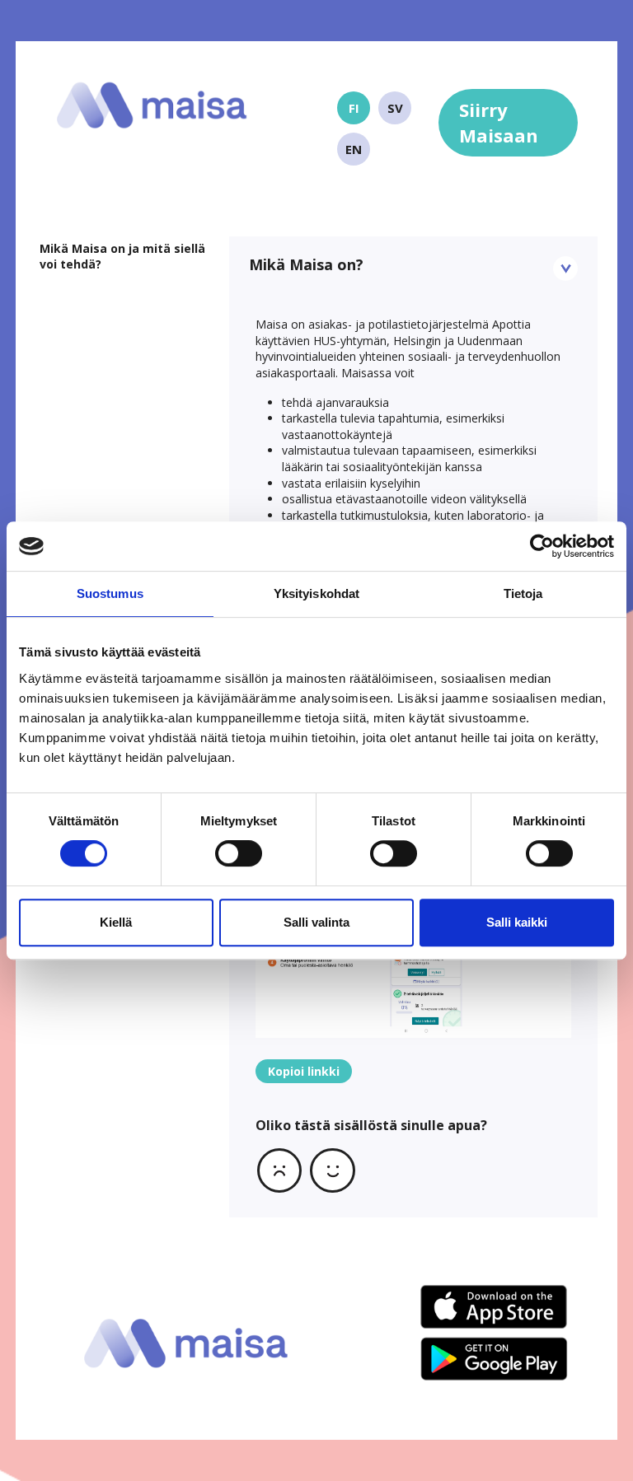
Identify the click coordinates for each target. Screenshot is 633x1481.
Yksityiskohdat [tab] (316, 593)
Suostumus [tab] (110, 593)
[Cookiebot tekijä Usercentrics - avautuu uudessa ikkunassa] (542, 546)
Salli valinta (316, 922)
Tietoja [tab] (523, 593)
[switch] (238, 853)
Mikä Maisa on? (306, 264)
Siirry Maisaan (498, 122)
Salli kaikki (516, 922)
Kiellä (116, 922)
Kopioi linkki (304, 1071)
